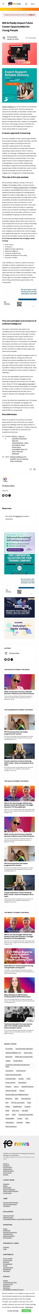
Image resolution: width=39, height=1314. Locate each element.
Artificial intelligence (8, 107)
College (8, 1061)
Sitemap (5, 1174)
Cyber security (21, 1071)
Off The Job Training (17, 1102)
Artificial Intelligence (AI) (18, 457)
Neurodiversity (26, 1098)
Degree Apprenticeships (13, 1075)
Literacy (22, 1090)
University (20, 1122)
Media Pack (6, 1230)
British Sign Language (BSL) (24, 1057)
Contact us (6, 1165)
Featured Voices (8, 1217)
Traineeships (10, 1122)
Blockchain (9, 1057)
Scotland (27, 1106)
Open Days (6, 1288)
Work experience (11, 1126)
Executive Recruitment (10, 1204)
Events (5, 1266)
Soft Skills (25, 1110)
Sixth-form (15, 1110)
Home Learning (10, 1082)
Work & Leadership (9, 1189)
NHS (7, 1102)
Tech (26, 1118)
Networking (6, 1286)
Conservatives (17, 1061)
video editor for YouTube (26, 384)
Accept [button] (26, 1311)
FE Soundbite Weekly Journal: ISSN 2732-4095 (17, 1219)
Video (5, 1249)
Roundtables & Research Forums (13, 1290)
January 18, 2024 (13, 39)
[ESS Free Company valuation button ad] (19, 564)
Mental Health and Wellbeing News (17, 1094)
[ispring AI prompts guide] (19, 607)
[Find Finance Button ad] (19, 543)
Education (6, 1184)
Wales (28, 1122)
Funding (21, 1079)
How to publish (7, 1258)
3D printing (9, 1049)
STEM (14, 1114)
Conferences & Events (10, 1282)
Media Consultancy (9, 1236)
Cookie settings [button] (12, 1311)
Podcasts (6, 1247)
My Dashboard (7, 1264)
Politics (8, 1106)
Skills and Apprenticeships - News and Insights (20, 443)
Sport (7, 1114)
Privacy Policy (7, 1173)
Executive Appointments (10, 1202)
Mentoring (9, 1098)
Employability (7, 1188)
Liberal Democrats (27, 1086)
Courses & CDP (8, 1284)
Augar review (28, 1053)
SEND (7, 1110)
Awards (5, 1280)
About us (6, 1164)
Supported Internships (26, 1114)
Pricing (5, 1229)
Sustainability (10, 1118)
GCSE (28, 1079)
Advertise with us (8, 1171)
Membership (7, 1269)
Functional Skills (11, 1079)
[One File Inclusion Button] (19, 629)
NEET (16, 1098)
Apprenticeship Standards (24, 1049)
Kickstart (8, 1086)
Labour (16, 1086)
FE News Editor (12, 37)
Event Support (7, 1238)
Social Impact (7, 1193)
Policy (29, 1102)
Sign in (33, 4)
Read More (29, 1307)
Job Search (6, 1206)
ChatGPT (34, 187)
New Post (6, 1262)
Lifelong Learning (11, 1090)
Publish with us (7, 1169)
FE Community (7, 1167)
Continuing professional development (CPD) (18, 1066)
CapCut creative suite (20, 187)
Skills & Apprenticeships (10, 1191)
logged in (18, 516)
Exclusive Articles (8, 1216)
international (22, 1082)
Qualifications (17, 1106)
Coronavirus (9, 1071)
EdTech (5, 1186)
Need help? (6, 1271)
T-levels (19, 1118)
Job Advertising (8, 1234)
